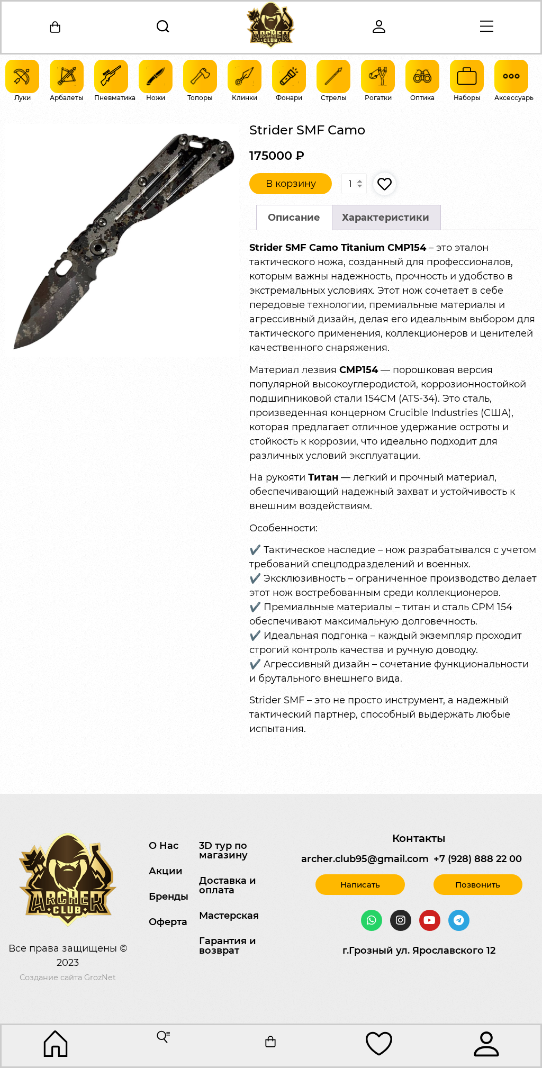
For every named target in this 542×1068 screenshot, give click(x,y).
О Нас (163, 846)
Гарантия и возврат (227, 945)
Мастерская (229, 915)
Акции (166, 871)
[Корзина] (56, 27)
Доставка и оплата (227, 885)
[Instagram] (400, 920)
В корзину (291, 183)
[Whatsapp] (371, 920)
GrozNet (100, 977)
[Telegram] (458, 920)
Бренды (168, 896)
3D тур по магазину (223, 850)
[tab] (294, 218)
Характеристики (385, 217)
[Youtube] (429, 920)
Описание (294, 217)
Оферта (168, 922)
